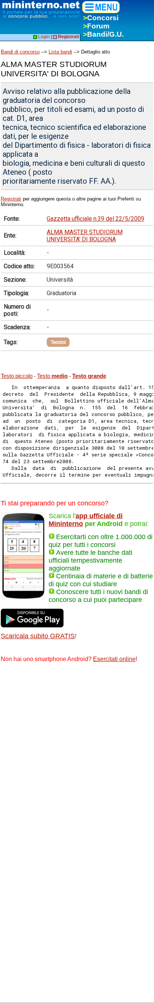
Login (43, 36)
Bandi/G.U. (103, 34)
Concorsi (100, 18)
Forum (96, 26)
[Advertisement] (77, 750)
